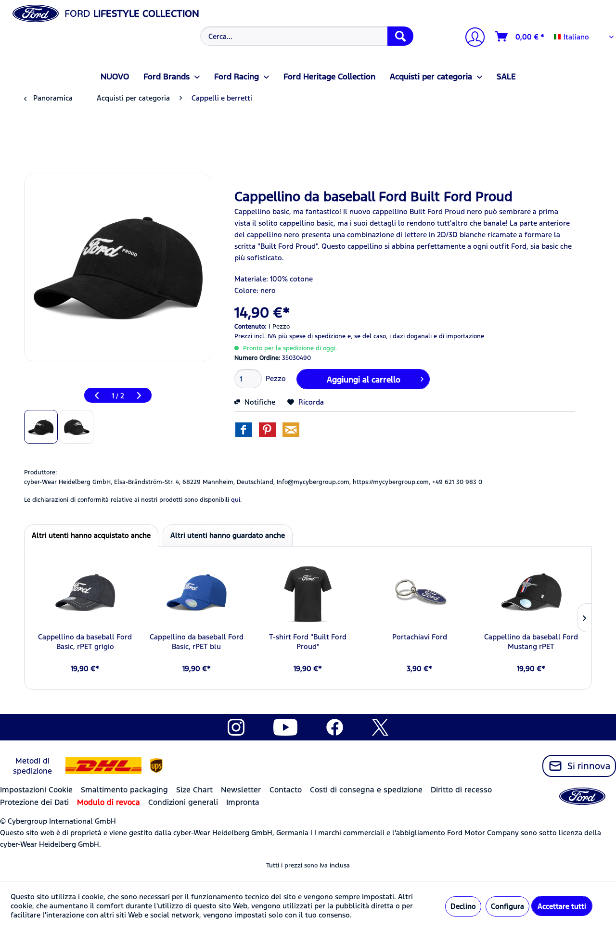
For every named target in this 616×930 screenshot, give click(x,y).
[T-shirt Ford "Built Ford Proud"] (308, 593)
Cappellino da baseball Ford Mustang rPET (531, 641)
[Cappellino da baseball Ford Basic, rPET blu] (196, 593)
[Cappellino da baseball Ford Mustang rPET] (530, 593)
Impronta (242, 802)
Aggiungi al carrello (363, 379)
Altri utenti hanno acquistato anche (91, 535)
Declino (463, 906)
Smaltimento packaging (124, 790)
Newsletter (241, 790)
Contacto (286, 790)
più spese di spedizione (312, 336)
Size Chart (194, 790)
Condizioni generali (183, 802)
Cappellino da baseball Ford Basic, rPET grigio (85, 641)
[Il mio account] (471, 38)
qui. (236, 500)
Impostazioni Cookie (36, 790)
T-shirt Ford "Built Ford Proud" (307, 641)
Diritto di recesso (461, 790)
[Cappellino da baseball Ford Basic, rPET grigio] (85, 593)
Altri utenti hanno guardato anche (227, 535)
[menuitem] (305, 36)
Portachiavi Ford (419, 636)
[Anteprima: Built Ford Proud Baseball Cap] (41, 427)
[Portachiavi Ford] (419, 593)
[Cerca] (400, 36)
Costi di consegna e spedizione (366, 790)
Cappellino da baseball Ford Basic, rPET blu (197, 641)
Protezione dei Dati (34, 802)
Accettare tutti (562, 906)
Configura (507, 906)
